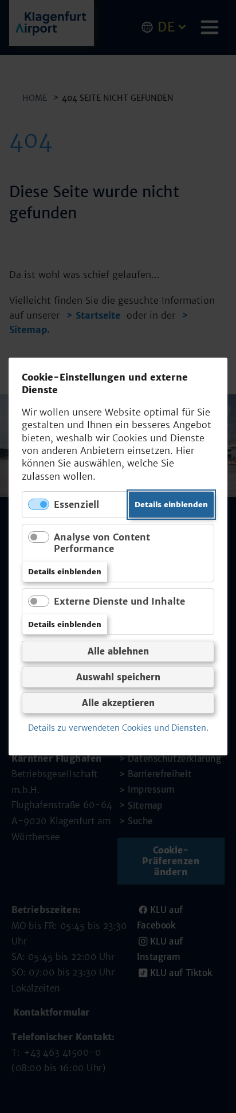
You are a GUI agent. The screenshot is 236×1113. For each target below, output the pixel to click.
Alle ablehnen (118, 651)
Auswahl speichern (118, 677)
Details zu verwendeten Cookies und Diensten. (118, 728)
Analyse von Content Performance (102, 542)
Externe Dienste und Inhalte (119, 601)
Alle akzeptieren (118, 702)
